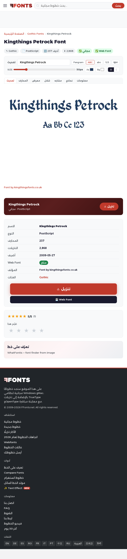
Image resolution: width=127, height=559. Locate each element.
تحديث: (11, 62)
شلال (47, 80)
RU (68, 543)
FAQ (7, 508)
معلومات (82, 80)
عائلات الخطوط (13, 447)
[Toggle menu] (5, 5)
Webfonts (10, 442)
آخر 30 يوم (10, 528)
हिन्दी (99, 543)
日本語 (89, 543)
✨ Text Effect (16, 488)
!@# (115, 62)
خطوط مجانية (12, 421)
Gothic (43, 277)
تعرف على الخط (13, 467)
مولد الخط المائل (14, 483)
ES (22, 543)
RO (30, 543)
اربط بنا (8, 518)
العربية (78, 543)
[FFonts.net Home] (21, 6)
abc (99, 62)
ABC (90, 62)
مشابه (58, 80)
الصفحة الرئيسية (14, 33)
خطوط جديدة (12, 426)
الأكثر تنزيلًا (10, 432)
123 (107, 62)
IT (44, 543)
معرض (36, 80)
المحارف (23, 80)
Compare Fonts (14, 472)
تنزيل (110, 206)
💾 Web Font (63, 299)
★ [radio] (11, 331)
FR (37, 543)
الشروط (8, 513)
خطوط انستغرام (14, 477)
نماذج (69, 80)
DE (15, 543)
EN (7, 543)
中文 (60, 543)
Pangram (78, 62)
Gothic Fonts (35, 33)
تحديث (10, 80)
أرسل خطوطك (13, 452)
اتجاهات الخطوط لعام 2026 (21, 437)
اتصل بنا (9, 503)
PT (51, 543)
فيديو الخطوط (13, 523)
